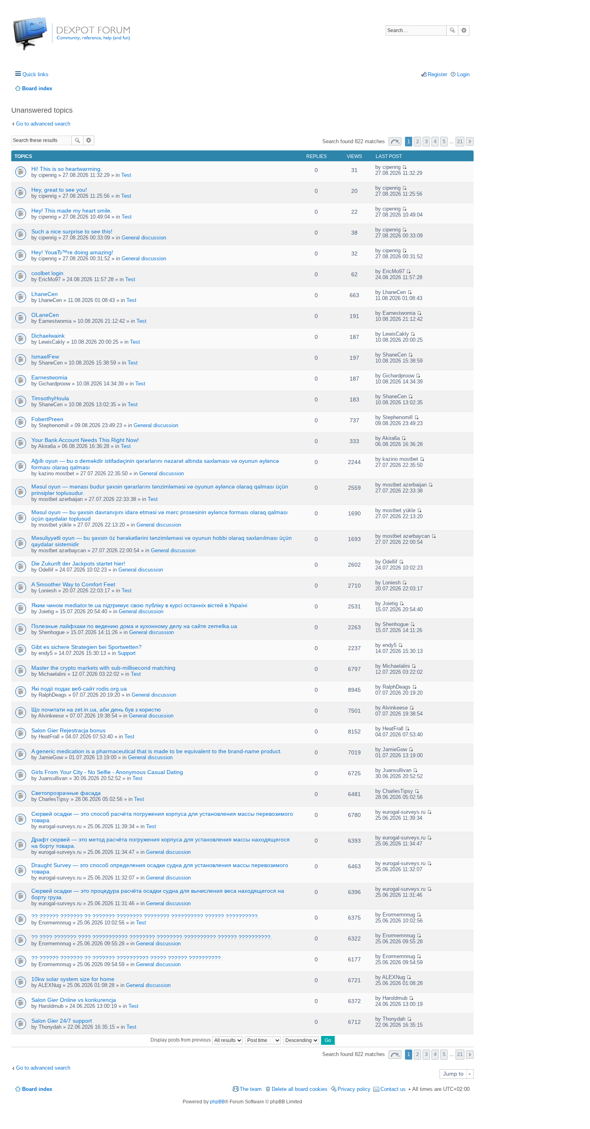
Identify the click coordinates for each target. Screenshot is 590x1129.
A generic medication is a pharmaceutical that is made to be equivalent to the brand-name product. (156, 751)
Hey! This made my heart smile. (71, 210)
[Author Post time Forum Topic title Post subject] (263, 1040)
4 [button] (435, 141)
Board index (37, 1089)
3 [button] (426, 141)
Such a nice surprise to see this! (71, 231)
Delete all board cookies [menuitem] (300, 1089)
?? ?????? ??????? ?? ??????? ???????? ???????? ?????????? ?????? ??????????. (145, 916)
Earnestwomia (49, 377)
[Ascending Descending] (301, 1040)
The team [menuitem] (251, 1089)
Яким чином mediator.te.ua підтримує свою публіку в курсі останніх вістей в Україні (139, 605)
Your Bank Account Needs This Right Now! (85, 440)
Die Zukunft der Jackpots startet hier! (78, 563)
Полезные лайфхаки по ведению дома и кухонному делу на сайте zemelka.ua (134, 626)
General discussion (144, 238)
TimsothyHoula (50, 398)
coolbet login (47, 273)
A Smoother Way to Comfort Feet (73, 584)
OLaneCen (45, 315)
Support (127, 653)
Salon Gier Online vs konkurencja (73, 1000)
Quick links (35, 74)
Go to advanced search (43, 124)
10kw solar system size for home (72, 979)
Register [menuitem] (437, 74)
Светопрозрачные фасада (66, 793)
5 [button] (444, 141)
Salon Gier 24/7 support (61, 1021)
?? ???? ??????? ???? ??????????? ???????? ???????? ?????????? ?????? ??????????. (151, 937)
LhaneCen (44, 294)
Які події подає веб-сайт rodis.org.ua (79, 688)
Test (126, 175)
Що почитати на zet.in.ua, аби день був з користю (96, 709)
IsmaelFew (45, 356)
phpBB (217, 1102)
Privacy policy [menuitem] (354, 1089)
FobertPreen (47, 419)
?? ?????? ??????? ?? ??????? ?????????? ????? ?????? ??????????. (126, 958)
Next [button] (470, 141)
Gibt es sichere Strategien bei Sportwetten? (86, 647)
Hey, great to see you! (59, 189)
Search (452, 30)
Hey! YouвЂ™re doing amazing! (72, 252)
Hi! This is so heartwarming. (66, 169)
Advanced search (463, 30)
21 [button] (460, 141)
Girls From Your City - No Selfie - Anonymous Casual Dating (107, 772)
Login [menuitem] (463, 74)
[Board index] (43, 38)
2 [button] (417, 141)
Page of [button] (395, 141)
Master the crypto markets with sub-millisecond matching (103, 668)
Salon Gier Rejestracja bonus (68, 730)
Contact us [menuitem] (393, 1089)
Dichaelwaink (48, 335)
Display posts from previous (181, 1040)
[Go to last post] (404, 167)
